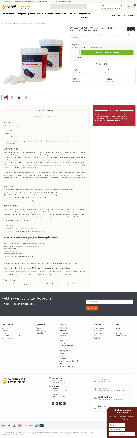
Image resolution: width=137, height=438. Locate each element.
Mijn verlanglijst (41, 333)
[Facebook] (53, 404)
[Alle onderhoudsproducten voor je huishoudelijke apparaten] (23, 380)
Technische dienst (8, 338)
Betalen (4, 333)
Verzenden (122, 434)
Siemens (62, 343)
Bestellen (5, 331)
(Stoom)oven (34, 14)
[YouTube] (60, 404)
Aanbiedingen (98, 333)
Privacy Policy (64, 433)
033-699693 (120, 6)
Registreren (40, 328)
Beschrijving (39, 116)
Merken (132, 15)
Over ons (5, 328)
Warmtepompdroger (66, 366)
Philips (61, 341)
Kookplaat (21, 14)
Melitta (61, 363)
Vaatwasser (47, 14)
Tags (94, 336)
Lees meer (73, 37)
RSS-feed (96, 338)
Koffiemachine (8, 14)
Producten (119, 331)
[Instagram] (57, 404)
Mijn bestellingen (42, 331)
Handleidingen (121, 336)
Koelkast (72, 14)
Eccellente (62, 336)
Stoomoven (63, 348)
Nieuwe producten (99, 331)
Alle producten (98, 328)
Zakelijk (113, 15)
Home (3, 23)
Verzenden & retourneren (11, 336)
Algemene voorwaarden (41, 433)
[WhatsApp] (64, 404)
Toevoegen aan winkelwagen (107, 53)
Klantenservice (123, 15)
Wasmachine (60, 14)
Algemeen (119, 333)
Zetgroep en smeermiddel (84, 15)
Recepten (119, 328)
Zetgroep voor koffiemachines (70, 361)
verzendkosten (86, 47)
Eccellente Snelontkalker (77, 284)
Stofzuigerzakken (65, 351)
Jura (60, 338)
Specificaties (51, 116)
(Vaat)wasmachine (66, 346)
